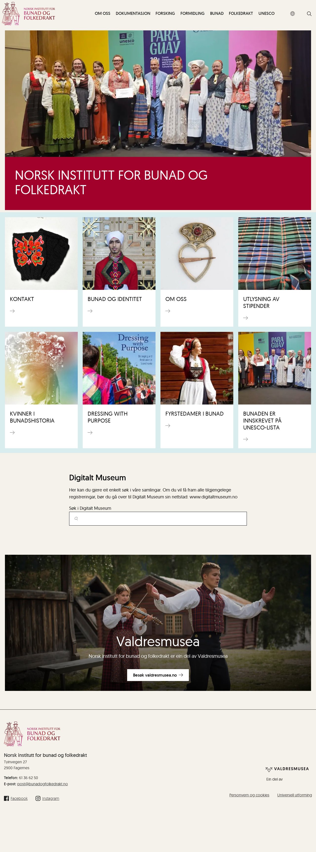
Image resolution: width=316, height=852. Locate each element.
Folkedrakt (241, 13)
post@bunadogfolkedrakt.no (42, 783)
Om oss (102, 13)
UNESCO (266, 13)
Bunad (217, 13)
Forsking (165, 13)
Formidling (192, 13)
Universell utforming (294, 794)
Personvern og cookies (249, 794)
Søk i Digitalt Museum (90, 508)
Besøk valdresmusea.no (155, 675)
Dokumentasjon (133, 13)
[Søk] (309, 14)
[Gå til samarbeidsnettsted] (287, 769)
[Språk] (293, 13)
